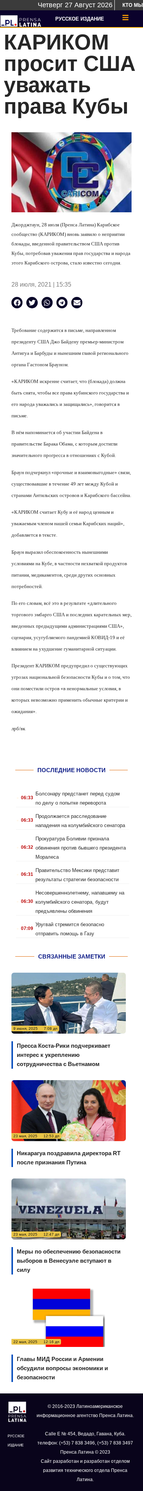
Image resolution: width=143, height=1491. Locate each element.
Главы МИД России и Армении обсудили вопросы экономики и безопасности (62, 1368)
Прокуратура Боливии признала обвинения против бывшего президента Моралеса (80, 848)
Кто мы (132, 5)
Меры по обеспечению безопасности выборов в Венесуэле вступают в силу (69, 1260)
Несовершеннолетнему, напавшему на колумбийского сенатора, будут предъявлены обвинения (79, 902)
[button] (16, 302)
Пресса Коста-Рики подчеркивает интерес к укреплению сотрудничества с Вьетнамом (63, 1054)
